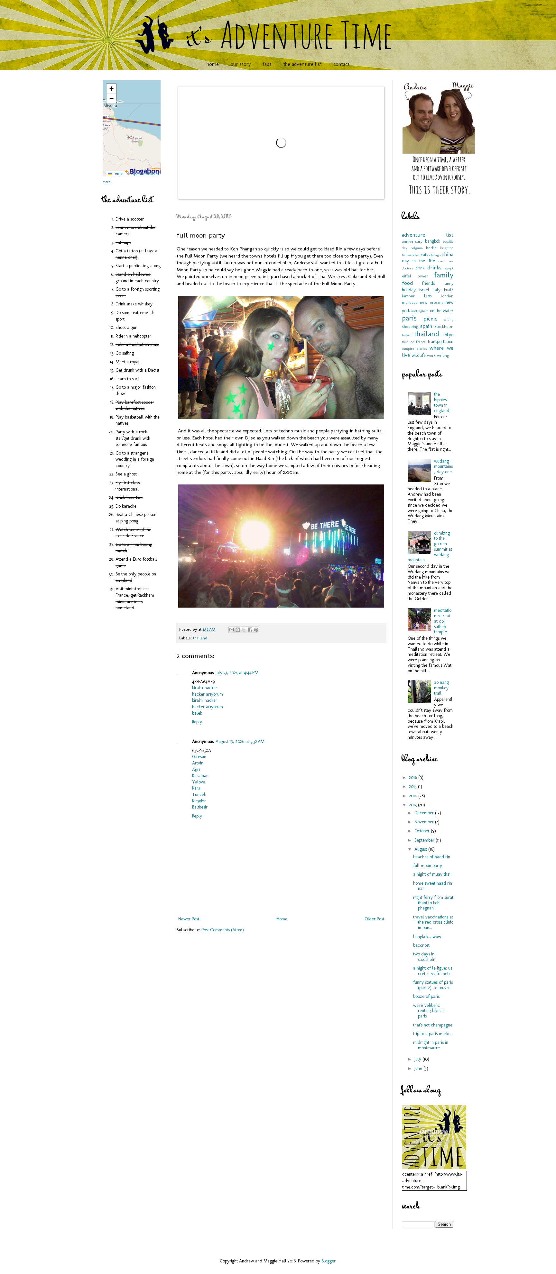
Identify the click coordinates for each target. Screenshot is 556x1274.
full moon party (427, 865)
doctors (407, 268)
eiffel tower (415, 276)
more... (107, 181)
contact (341, 64)
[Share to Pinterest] (256, 630)
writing (443, 355)
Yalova (198, 782)
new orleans (431, 302)
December (424, 813)
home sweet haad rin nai (432, 886)
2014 (413, 796)
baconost (421, 945)
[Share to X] (244, 630)
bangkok (432, 241)
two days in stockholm (425, 956)
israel (424, 290)
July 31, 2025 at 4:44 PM (237, 672)
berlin (431, 247)
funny (448, 283)
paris (409, 318)
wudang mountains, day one (443, 466)
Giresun (199, 756)
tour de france (414, 341)
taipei (406, 335)
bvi (417, 255)
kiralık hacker (204, 688)
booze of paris (426, 996)
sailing (448, 319)
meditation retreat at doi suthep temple (442, 621)
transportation (440, 341)
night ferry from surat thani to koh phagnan (433, 903)
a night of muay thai (431, 874)
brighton (446, 248)
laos (427, 296)
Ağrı (196, 769)
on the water (442, 310)
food (407, 283)
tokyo (448, 335)
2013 (413, 805)
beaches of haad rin (431, 857)
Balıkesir (200, 807)
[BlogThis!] (238, 630)
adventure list (427, 234)
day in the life (418, 261)
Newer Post (188, 919)
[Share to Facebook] (250, 630)
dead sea (446, 261)
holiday (409, 290)
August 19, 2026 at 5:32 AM (240, 741)
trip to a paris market (432, 1033)
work (431, 355)
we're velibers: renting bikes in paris (429, 1011)
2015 (413, 786)
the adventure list (302, 64)
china (447, 254)
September (425, 840)
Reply (197, 722)
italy (436, 290)
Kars (196, 788)
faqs (267, 64)
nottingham (420, 311)
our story (240, 64)
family (443, 275)
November (424, 822)
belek (197, 713)
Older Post (374, 919)
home (213, 64)
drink (419, 268)
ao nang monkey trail (441, 688)
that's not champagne (432, 1025)
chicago (434, 255)
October (422, 831)
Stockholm (443, 326)
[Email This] (231, 630)
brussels (408, 255)
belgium (417, 248)
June (418, 1068)
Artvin (197, 763)
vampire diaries (414, 348)
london (447, 296)
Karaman (200, 775)
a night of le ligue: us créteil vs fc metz (432, 970)
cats (424, 255)
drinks (434, 267)
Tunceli (199, 794)
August (421, 849)
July (418, 1059)
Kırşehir (199, 801)
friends (428, 283)
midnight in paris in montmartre (430, 1045)
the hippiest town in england (441, 402)
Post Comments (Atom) (222, 930)
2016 (413, 777)
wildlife (419, 355)
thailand (200, 638)
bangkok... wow (427, 936)
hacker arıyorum (207, 694)
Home (281, 919)
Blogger (328, 1261)
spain (426, 326)
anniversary (412, 241)
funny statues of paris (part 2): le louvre (433, 985)
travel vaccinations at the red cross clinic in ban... (433, 922)
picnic (430, 318)
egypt (449, 268)
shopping (410, 326)
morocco (410, 302)
